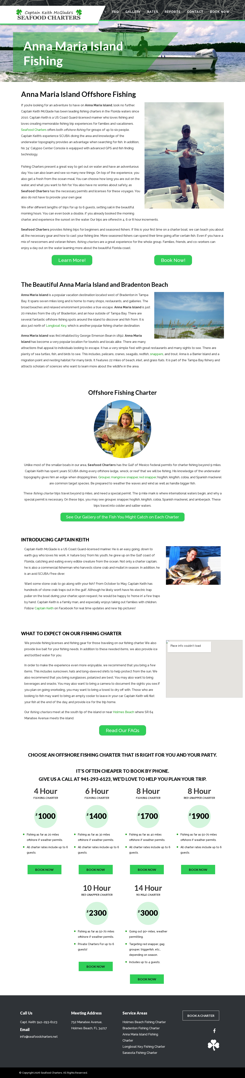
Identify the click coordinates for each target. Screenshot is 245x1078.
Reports (172, 12)
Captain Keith (44, 608)
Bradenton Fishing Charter (141, 1028)
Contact (195, 12)
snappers (156, 354)
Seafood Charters (34, 130)
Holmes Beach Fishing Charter (144, 1022)
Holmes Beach (123, 712)
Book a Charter (200, 1015)
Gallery (133, 12)
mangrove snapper (124, 477)
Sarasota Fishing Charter (139, 1053)
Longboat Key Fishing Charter (143, 1046)
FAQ (115, 12)
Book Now (219, 12)
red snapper (147, 477)
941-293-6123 (47, 1022)
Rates (152, 12)
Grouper (104, 477)
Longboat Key (56, 325)
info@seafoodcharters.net (39, 1036)
